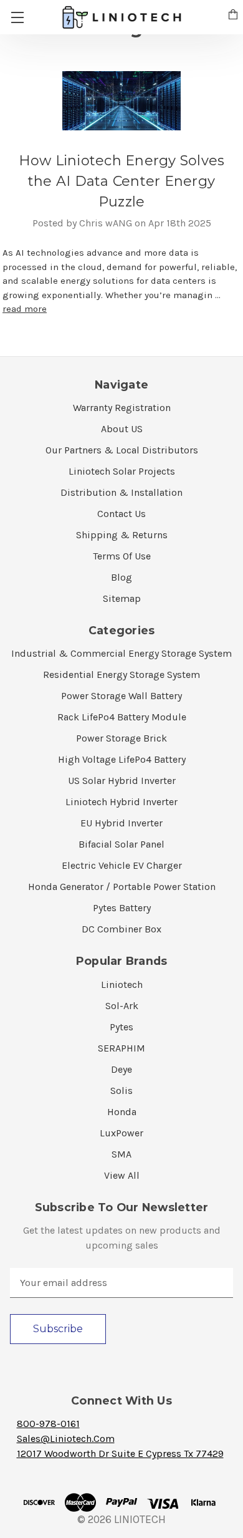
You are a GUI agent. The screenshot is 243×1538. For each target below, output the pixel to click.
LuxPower (121, 1133)
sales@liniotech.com (66, 1438)
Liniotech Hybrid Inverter (121, 802)
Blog (121, 577)
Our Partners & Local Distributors (121, 450)
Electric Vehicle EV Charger (122, 865)
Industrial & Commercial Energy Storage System (121, 653)
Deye (121, 1069)
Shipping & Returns (122, 535)
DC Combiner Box (121, 929)
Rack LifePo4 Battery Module (121, 717)
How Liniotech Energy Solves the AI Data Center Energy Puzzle (122, 181)
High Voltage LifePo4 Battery (122, 759)
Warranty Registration (122, 408)
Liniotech (122, 984)
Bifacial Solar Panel (121, 844)
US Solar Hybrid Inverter (122, 780)
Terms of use (122, 556)
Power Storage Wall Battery (121, 696)
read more (24, 308)
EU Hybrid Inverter (121, 823)
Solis (121, 1090)
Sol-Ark (121, 1006)
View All (122, 1175)
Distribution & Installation (121, 492)
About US (122, 429)
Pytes (121, 1027)
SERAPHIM (121, 1048)
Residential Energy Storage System (121, 674)
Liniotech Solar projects (122, 471)
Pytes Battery (122, 908)
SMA (121, 1154)
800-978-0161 (48, 1423)
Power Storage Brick (121, 738)
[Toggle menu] (17, 17)
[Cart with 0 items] (233, 16)
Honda (121, 1112)
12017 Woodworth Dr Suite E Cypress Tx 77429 (120, 1453)
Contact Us (121, 514)
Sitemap (122, 598)
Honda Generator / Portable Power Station (122, 886)
